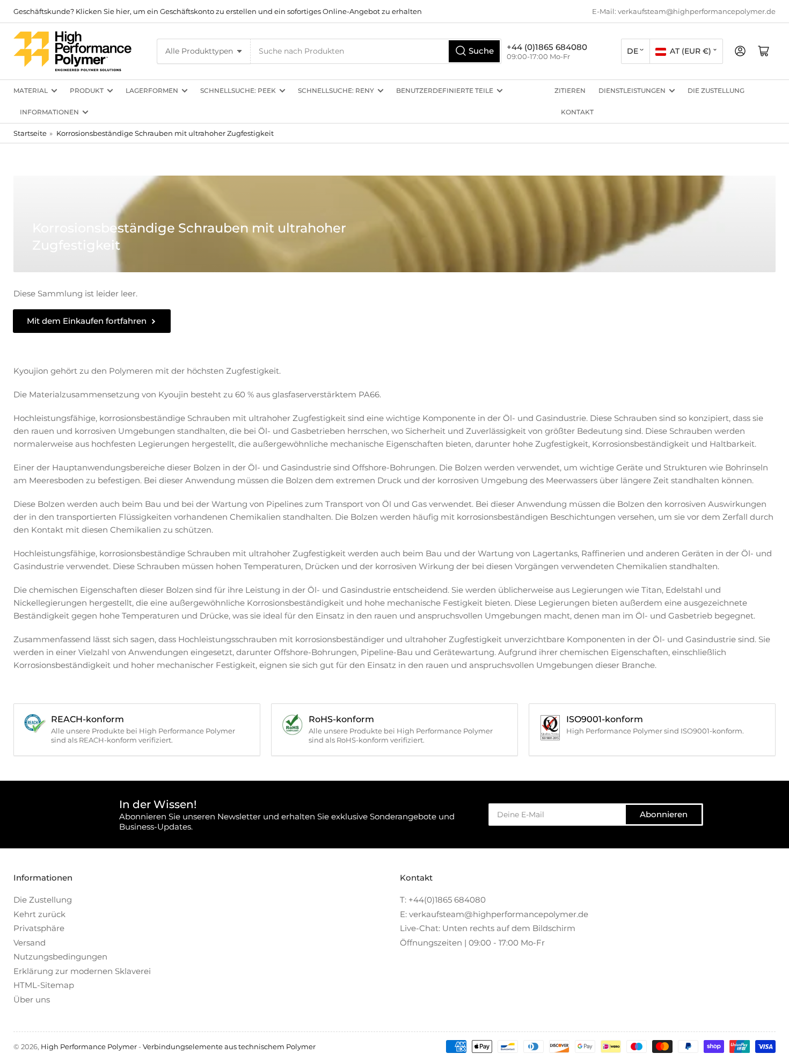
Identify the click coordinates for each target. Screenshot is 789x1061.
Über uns (31, 999)
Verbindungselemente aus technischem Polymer (229, 1046)
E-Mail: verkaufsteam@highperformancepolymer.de (684, 11)
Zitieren (570, 90)
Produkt (87, 90)
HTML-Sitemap (43, 985)
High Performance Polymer (89, 1046)
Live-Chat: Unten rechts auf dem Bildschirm (487, 928)
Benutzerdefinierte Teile (444, 90)
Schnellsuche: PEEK (238, 90)
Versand (29, 943)
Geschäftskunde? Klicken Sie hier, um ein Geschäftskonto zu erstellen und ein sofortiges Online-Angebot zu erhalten (217, 11)
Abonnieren (664, 814)
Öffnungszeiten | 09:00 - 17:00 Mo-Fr (472, 943)
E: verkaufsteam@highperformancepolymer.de (494, 914)
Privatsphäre (38, 928)
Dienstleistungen (632, 90)
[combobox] (376, 51)
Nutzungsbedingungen (60, 956)
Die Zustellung (716, 90)
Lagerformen (152, 90)
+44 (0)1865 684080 (547, 47)
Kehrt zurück (39, 914)
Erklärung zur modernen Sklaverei (82, 971)
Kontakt (577, 112)
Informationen (49, 112)
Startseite (30, 133)
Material (30, 90)
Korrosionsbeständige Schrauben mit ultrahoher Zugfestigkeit (165, 133)
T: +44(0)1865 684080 (443, 900)
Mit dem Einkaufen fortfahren (87, 321)
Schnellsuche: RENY (336, 90)
